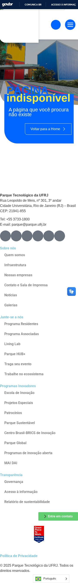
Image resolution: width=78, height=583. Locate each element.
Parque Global (15, 443)
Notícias (10, 295)
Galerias (10, 305)
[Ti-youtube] (27, 235)
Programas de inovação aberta (28, 453)
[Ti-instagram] (5, 235)
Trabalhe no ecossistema (24, 374)
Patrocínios (13, 413)
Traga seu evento (17, 364)
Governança (13, 482)
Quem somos (14, 255)
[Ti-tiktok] (48, 235)
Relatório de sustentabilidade (27, 502)
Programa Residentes (21, 324)
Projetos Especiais (18, 403)
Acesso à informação (20, 492)
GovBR (7, 4)
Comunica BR (33, 4)
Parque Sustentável (19, 423)
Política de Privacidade (18, 556)
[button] (70, 24)
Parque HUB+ (14, 354)
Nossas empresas (18, 275)
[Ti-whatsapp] (59, 235)
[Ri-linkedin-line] (37, 235)
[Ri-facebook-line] (16, 235)
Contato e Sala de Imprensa (26, 285)
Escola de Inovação (19, 393)
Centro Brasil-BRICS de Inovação (29, 433)
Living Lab (12, 344)
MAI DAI (10, 463)
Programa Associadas (21, 334)
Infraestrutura (15, 265)
